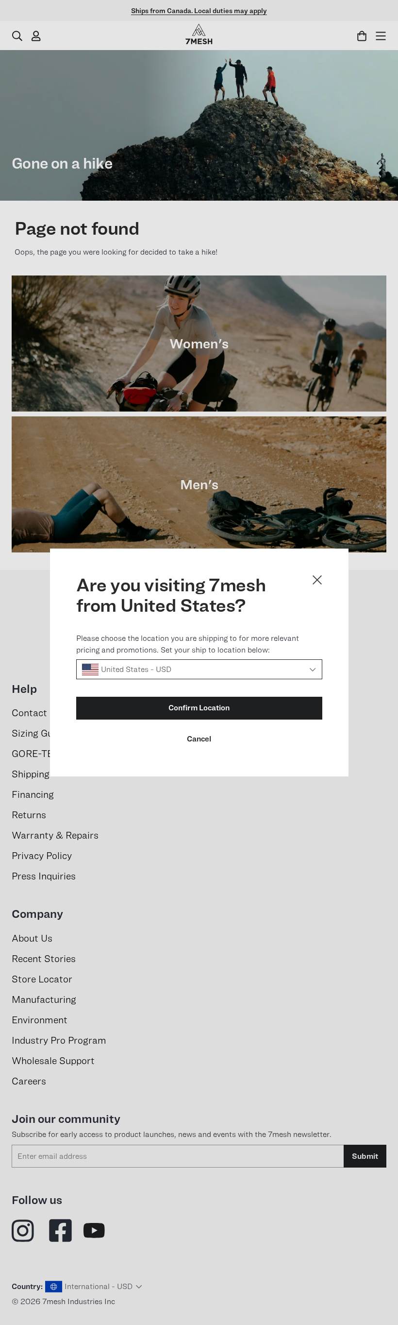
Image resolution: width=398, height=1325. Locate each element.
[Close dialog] (317, 580)
